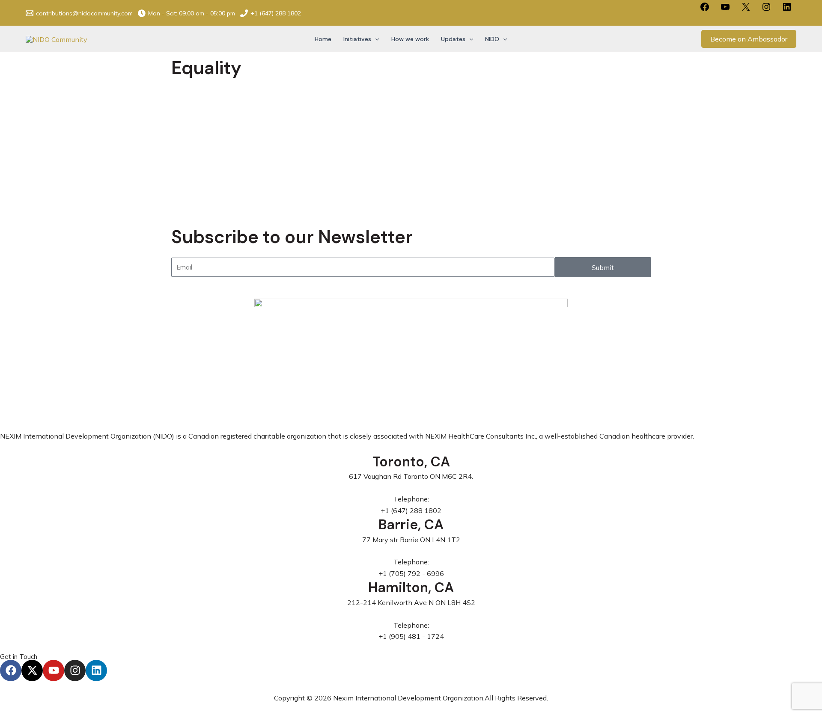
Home (323, 39)
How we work (410, 39)
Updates (453, 39)
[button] (375, 39)
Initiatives (357, 39)
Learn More (222, 187)
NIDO (492, 39)
